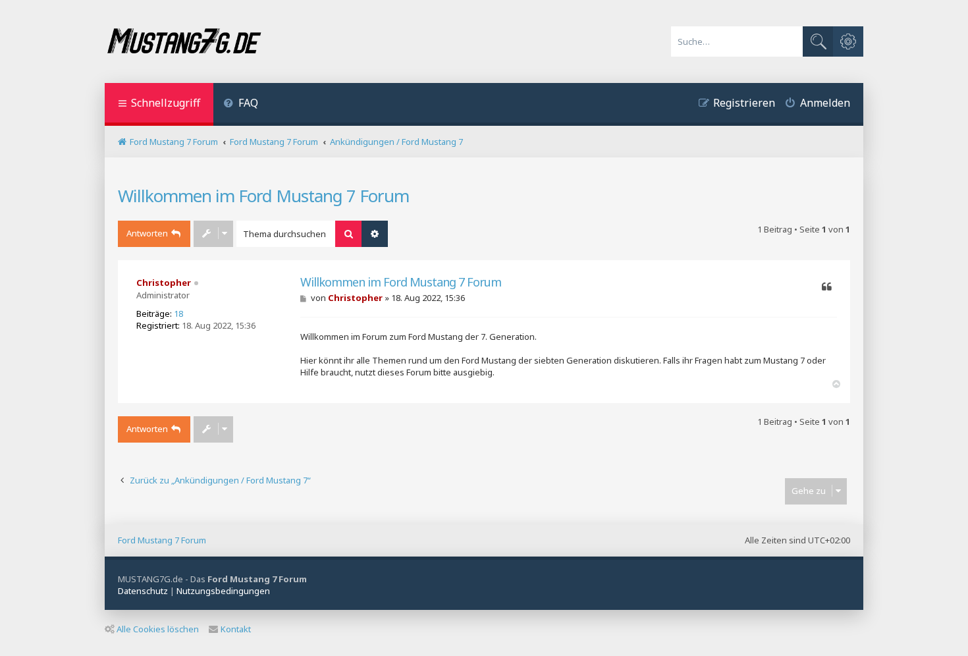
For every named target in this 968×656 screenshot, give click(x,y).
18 (178, 313)
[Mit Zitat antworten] (827, 287)
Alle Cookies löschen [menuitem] (158, 629)
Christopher (163, 282)
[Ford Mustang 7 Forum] (184, 41)
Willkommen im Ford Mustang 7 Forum (263, 195)
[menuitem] (240, 104)
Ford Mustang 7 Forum (162, 540)
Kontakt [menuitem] (236, 629)
